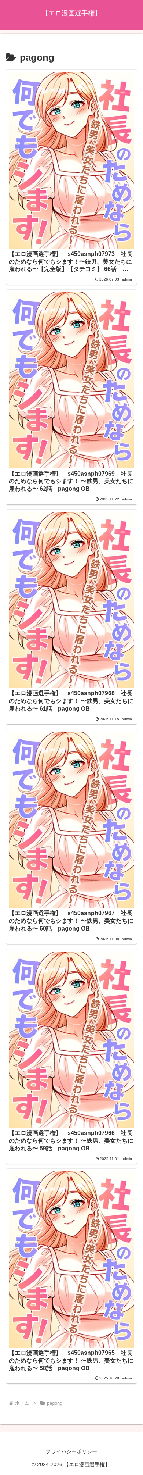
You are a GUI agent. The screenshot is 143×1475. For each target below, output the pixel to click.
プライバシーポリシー (71, 1451)
